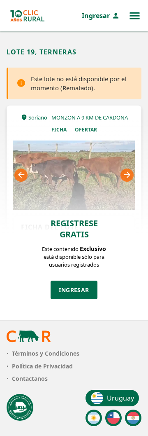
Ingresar (96, 15)
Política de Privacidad (42, 366)
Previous (21, 175)
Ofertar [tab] (86, 129)
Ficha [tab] (59, 129)
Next (127, 175)
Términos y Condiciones (45, 353)
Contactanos (30, 378)
